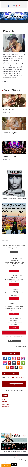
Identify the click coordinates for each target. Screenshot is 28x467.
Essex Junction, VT (14, 320)
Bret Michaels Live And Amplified (14, 279)
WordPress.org (5, 406)
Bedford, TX (14, 305)
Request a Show (15, 340)
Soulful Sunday (10, 3)
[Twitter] (9, 358)
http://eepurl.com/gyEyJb (18, 377)
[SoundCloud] (18, 363)
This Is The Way (8, 109)
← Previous (5, 81)
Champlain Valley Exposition (14, 322)
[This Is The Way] (14, 95)
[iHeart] (12, 367)
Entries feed (4, 401)
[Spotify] (23, 363)
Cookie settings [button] (20, 462)
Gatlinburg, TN (14, 260)
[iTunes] (23, 358)
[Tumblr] (14, 363)
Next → (24, 85)
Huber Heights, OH (14, 291)
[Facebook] (5, 358)
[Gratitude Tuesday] (14, 141)
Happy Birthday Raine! (11, 133)
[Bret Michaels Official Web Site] (14, 13)
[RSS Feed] (21, 367)
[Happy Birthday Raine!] (14, 118)
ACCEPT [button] (14, 464)
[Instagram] (14, 358)
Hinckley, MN (14, 277)
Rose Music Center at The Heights (14, 293)
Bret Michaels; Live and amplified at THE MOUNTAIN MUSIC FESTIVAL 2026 (14, 263)
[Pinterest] (9, 363)
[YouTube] (18, 358)
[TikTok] (16, 367)
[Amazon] (7, 367)
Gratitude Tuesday (9, 156)
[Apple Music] (5, 363)
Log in (3, 399)
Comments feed (5, 404)
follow (15, 251)
